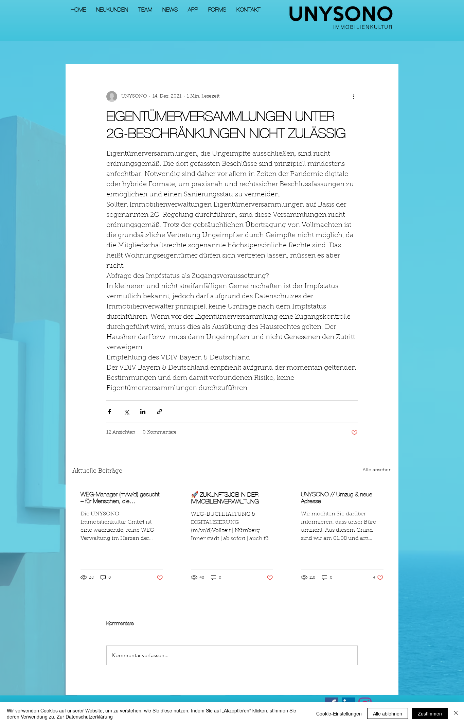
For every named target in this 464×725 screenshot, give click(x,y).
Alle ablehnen (387, 713)
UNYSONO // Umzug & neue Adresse (336, 498)
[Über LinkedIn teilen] (143, 411)
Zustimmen (430, 713)
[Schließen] (456, 713)
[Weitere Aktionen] (354, 96)
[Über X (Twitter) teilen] (126, 411)
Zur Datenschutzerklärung (85, 716)
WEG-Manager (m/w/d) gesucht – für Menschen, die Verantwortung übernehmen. (120, 498)
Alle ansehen (377, 470)
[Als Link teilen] (159, 411)
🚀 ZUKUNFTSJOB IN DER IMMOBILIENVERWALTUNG (225, 498)
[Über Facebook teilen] (109, 411)
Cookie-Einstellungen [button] (339, 713)
